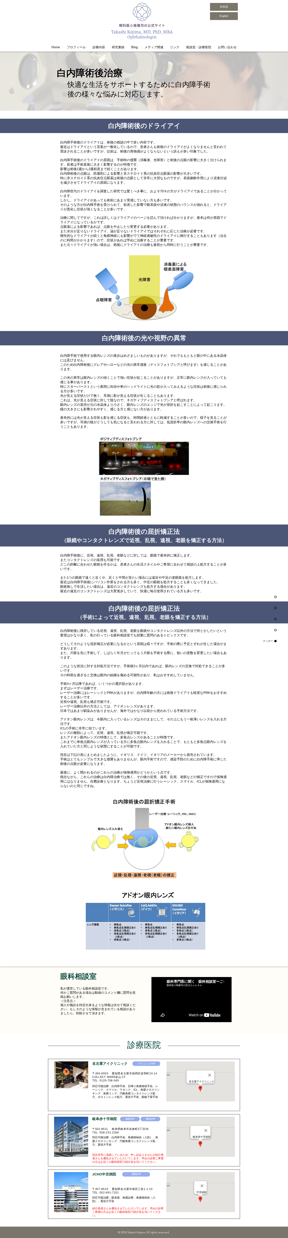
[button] (98, 47)
